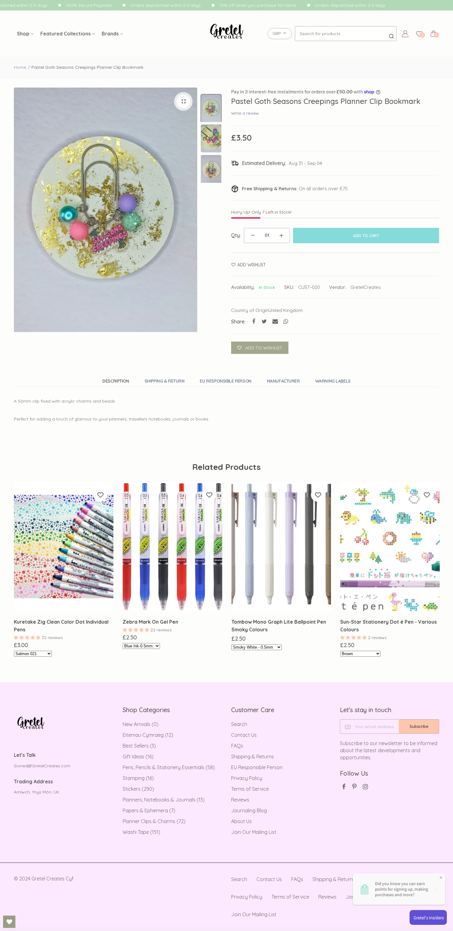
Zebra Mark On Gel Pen (150, 622)
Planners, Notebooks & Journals (164, 800)
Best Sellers (139, 746)
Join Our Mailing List (253, 832)
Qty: (236, 235)
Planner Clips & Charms (154, 821)
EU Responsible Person (225, 381)
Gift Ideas (138, 756)
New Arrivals (140, 724)
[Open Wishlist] (9, 922)
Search (239, 724)
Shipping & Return (165, 381)
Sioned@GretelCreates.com (42, 766)
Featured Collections (66, 34)
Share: (238, 321)
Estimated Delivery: (264, 163)
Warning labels (333, 381)
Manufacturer (283, 381)
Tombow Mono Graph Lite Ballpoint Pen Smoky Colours (278, 626)
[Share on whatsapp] (286, 321)
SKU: (289, 287)
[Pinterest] (354, 786)
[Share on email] (275, 321)
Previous (20, 210)
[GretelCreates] (226, 34)
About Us (241, 821)
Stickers (138, 789)
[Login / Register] (405, 33)
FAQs (237, 746)
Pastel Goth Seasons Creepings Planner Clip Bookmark (325, 101)
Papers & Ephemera (149, 810)
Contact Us (244, 735)
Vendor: (337, 287)
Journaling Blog (249, 810)
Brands (111, 34)
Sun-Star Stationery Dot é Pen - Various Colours (388, 626)
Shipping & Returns (252, 756)
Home (20, 67)
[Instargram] (365, 786)
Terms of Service (250, 789)
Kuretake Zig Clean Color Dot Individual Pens (61, 626)
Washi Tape (141, 832)
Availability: (243, 287)
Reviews (240, 800)
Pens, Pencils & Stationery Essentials (169, 767)
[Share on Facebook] (253, 321)
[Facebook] (344, 786)
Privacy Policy (246, 778)
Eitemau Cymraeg (148, 735)
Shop (24, 34)
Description (115, 381)
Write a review (245, 113)
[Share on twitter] (264, 321)
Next (191, 210)
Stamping (138, 778)
